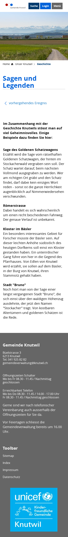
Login (45, 6)
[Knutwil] (15, 6)
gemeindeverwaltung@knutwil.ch (25, 363)
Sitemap (8, 456)
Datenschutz (11, 477)
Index (6, 463)
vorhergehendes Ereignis (27, 103)
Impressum (10, 470)
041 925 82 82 (17, 359)
